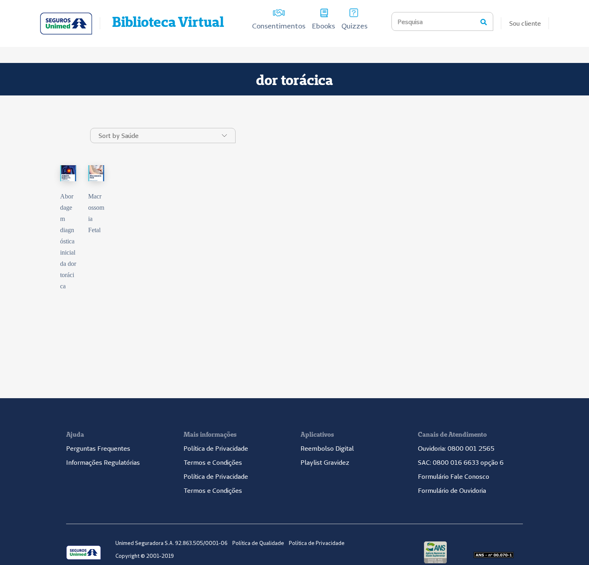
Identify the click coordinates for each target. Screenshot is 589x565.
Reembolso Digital (327, 448)
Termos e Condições (213, 462)
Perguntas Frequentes (98, 448)
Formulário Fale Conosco (453, 476)
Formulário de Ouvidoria (452, 490)
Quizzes (354, 25)
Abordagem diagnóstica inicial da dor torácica (68, 241)
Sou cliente (525, 23)
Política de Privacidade (216, 448)
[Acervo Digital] (66, 23)
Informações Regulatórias (103, 462)
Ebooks (323, 25)
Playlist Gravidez (325, 462)
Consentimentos (278, 25)
